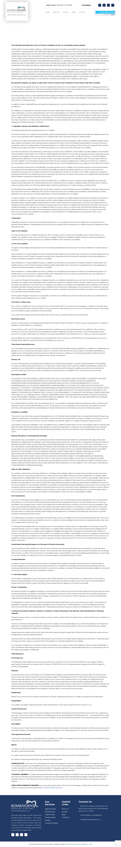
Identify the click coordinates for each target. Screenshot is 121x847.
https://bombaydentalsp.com (52, 788)
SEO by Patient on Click (84, 844)
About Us (56, 12)
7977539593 (86, 5)
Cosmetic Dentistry (51, 823)
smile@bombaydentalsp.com (90, 819)
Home (47, 12)
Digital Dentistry (50, 809)
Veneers (48, 820)
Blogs (74, 12)
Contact (82, 12)
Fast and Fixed (50, 812)
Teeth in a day (50, 814)
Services (66, 12)
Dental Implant (50, 817)
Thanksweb (71, 844)
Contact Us (65, 817)
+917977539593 (85, 815)
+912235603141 (97, 815)
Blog (63, 814)
